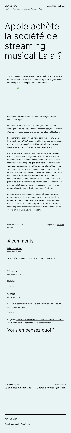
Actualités (51, 6)
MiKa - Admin (14, 248)
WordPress (25, 424)
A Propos (62, 6)
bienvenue (11, 5)
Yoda (11, 227)
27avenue (12, 271)
